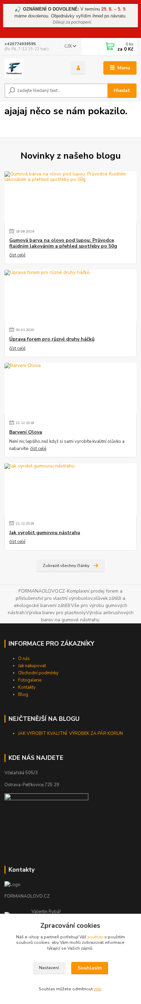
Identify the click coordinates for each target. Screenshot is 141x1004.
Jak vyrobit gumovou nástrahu (44, 533)
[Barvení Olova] (70, 388)
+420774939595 (20, 44)
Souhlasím (90, 968)
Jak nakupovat (32, 666)
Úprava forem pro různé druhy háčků (51, 339)
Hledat (122, 90)
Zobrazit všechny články (66, 565)
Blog (23, 694)
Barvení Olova (25, 432)
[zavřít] (132, 7)
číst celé (17, 255)
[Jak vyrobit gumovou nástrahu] (70, 489)
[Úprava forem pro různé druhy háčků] (70, 295)
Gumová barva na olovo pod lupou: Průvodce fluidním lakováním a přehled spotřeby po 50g (63, 243)
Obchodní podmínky (38, 673)
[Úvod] (32, 68)
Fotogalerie (29, 680)
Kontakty (27, 687)
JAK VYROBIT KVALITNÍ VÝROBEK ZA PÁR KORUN (71, 733)
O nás (24, 659)
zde (97, 989)
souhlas (95, 937)
